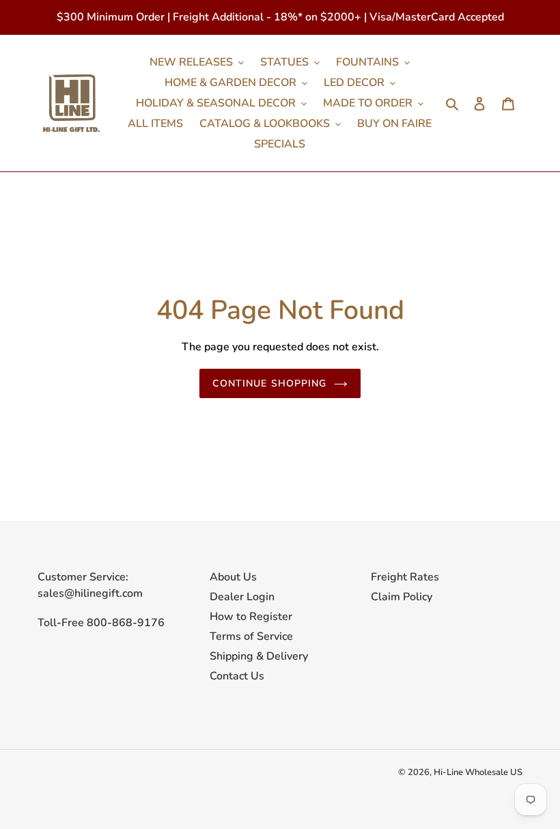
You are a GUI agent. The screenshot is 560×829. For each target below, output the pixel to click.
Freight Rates (405, 577)
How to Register (251, 616)
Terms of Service (251, 636)
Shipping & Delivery (259, 656)
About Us (233, 577)
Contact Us (237, 676)
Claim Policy (401, 596)
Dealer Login (242, 596)
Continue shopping (269, 383)
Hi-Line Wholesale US (478, 772)
